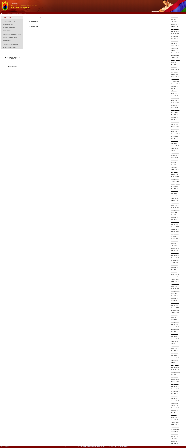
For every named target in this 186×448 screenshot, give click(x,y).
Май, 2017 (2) (174, 245)
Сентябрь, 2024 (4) (175, 60)
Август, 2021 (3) (174, 136)
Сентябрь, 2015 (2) (175, 291)
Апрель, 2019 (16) (175, 195)
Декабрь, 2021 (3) (175, 129)
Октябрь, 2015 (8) (175, 288)
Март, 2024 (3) (174, 71)
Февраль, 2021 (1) (175, 150)
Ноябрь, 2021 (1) (175, 131)
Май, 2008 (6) (174, 438)
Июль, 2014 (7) (174, 314)
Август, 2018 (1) (174, 212)
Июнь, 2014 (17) (174, 317)
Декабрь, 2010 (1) (175, 386)
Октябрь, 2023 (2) (175, 81)
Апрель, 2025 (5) (175, 45)
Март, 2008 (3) (174, 443)
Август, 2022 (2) (174, 112)
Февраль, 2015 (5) (175, 307)
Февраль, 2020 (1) (175, 174)
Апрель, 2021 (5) (175, 145)
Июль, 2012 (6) (174, 350)
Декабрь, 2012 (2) (175, 345)
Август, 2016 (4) (174, 264)
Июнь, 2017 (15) (174, 243)
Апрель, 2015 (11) (175, 303)
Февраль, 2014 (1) (175, 326)
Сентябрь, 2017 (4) (175, 238)
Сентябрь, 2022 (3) (175, 110)
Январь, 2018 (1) (175, 229)
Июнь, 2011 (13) (174, 376)
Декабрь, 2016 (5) (175, 255)
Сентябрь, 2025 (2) (175, 36)
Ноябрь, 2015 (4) (175, 286)
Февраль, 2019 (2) (175, 200)
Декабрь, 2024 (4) (175, 55)
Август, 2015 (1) (174, 293)
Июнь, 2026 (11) (174, 19)
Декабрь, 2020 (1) (175, 152)
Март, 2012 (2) (174, 360)
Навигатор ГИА (12, 66)
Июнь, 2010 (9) (174, 395)
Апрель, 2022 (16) (175, 121)
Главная (9, 13)
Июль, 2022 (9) (174, 114)
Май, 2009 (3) (174, 415)
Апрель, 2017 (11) (175, 248)
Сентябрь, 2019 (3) (175, 183)
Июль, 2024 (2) (174, 62)
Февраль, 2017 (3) (175, 253)
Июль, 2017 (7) (174, 241)
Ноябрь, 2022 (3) (175, 105)
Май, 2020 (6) (174, 167)
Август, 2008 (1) (174, 431)
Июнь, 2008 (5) (174, 436)
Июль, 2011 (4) (174, 374)
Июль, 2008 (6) (174, 434)
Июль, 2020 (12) (174, 162)
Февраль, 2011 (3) (175, 381)
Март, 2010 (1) (174, 403)
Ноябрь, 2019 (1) (175, 179)
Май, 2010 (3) (174, 398)
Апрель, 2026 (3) (175, 24)
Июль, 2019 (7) (174, 188)
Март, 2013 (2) (174, 341)
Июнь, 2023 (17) (174, 88)
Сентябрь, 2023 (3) (175, 83)
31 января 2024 (33, 21)
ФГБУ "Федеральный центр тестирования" (12, 58)
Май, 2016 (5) (174, 272)
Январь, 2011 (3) (175, 384)
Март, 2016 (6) (174, 276)
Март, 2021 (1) (174, 148)
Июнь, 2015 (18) (174, 298)
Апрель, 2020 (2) (175, 169)
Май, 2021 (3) (174, 143)
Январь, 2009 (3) (175, 424)
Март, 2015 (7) (174, 305)
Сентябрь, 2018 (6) (175, 210)
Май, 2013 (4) (174, 336)
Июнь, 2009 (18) (174, 412)
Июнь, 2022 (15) (174, 117)
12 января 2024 (33, 26)
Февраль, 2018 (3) (175, 226)
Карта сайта (15, 13)
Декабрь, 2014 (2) (175, 310)
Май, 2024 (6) (174, 67)
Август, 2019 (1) (174, 186)
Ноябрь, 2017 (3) (175, 233)
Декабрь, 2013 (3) (175, 329)
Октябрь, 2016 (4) (175, 260)
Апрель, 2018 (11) (175, 222)
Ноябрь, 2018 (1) (175, 205)
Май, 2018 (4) (174, 219)
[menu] (12, 32)
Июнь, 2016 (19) (174, 269)
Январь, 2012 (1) (175, 365)
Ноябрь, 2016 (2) (175, 257)
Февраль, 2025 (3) (175, 50)
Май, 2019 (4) (174, 193)
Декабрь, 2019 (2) (175, 176)
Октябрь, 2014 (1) (175, 312)
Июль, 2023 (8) (174, 86)
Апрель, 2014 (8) (175, 322)
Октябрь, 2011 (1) (175, 369)
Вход (25, 13)
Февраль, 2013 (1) (175, 343)
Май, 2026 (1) (174, 21)
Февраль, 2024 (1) (175, 74)
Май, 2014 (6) (174, 319)
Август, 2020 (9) (174, 160)
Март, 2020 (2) (174, 172)
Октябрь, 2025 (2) (175, 33)
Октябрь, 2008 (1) (175, 429)
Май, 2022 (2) (174, 119)
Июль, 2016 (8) (174, 267)
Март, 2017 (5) (174, 250)
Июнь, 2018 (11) (174, 217)
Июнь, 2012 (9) (174, 353)
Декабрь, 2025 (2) (175, 31)
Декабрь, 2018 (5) (175, 202)
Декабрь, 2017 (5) (175, 231)
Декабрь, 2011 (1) (175, 367)
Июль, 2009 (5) (174, 410)
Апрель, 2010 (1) (175, 400)
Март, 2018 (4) (174, 224)
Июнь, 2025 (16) (174, 40)
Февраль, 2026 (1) (175, 26)
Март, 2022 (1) (174, 124)
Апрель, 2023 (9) (175, 93)
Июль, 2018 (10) (174, 214)
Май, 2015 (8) (174, 300)
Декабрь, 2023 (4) (175, 79)
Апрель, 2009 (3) (175, 417)
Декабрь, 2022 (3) (175, 102)
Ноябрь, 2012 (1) (175, 348)
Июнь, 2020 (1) (174, 164)
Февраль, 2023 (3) (175, 98)
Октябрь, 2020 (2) (175, 157)
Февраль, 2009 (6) (175, 422)
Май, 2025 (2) (174, 43)
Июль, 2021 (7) (174, 138)
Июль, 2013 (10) (174, 331)
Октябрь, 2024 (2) (175, 57)
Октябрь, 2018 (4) (175, 207)
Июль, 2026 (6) (174, 17)
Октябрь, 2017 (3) (175, 236)
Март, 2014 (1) (174, 324)
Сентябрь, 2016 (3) (175, 262)
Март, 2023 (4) (174, 95)
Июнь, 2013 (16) (174, 334)
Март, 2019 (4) (174, 198)
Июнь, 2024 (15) (174, 64)
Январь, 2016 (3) (175, 281)
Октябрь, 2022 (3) (175, 107)
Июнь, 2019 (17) (174, 191)
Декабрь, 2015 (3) (175, 284)
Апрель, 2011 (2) (175, 379)
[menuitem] (12, 17)
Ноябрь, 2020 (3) (175, 155)
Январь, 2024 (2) (175, 76)
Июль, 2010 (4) (174, 393)
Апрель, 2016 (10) (175, 274)
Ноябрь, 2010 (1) (175, 388)
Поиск (20, 13)
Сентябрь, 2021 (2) (175, 133)
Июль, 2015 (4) (174, 295)
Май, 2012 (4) (174, 355)
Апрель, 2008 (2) (175, 441)
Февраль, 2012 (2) (175, 362)
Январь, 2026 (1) (175, 29)
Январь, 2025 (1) (175, 52)
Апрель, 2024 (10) (175, 69)
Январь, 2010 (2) (175, 407)
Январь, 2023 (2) (175, 100)
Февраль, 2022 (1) (175, 126)
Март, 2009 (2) (174, 419)
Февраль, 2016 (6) (175, 279)
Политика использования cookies (72, 446)
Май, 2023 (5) (174, 90)
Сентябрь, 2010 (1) (175, 391)
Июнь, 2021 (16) (174, 141)
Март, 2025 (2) (174, 48)
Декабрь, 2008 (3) (175, 426)
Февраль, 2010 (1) (175, 405)
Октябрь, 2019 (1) (175, 181)
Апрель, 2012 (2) (175, 357)
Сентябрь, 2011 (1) (175, 372)
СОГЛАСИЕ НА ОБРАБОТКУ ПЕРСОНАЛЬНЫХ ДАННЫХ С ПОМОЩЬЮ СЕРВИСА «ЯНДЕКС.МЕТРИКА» (105, 446)
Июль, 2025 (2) (174, 38)
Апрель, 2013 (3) (175, 338)
